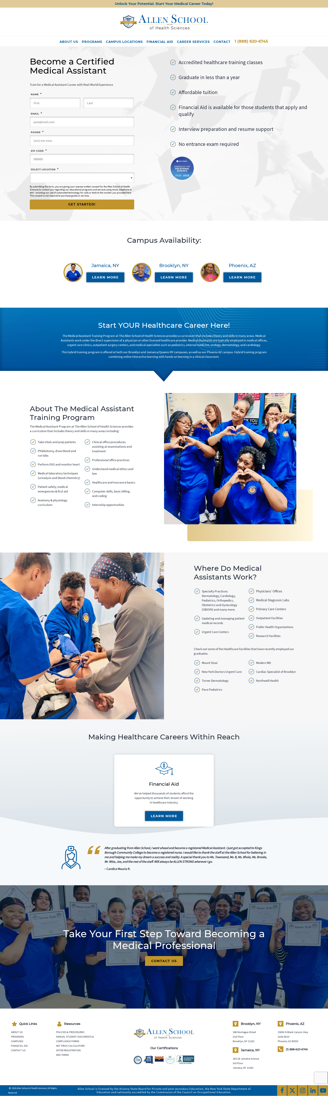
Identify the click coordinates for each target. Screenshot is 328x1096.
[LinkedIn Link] (313, 1090)
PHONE (37, 132)
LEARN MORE (105, 277)
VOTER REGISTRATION (68, 1050)
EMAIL (36, 113)
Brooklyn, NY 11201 (244, 1041)
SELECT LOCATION (44, 169)
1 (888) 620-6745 (251, 41)
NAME (36, 94)
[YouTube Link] (323, 1090)
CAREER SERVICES (193, 41)
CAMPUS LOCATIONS (124, 41)
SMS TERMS (62, 1055)
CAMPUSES (17, 1041)
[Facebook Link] (282, 1090)
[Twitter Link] (292, 1090)
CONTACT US (164, 961)
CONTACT (222, 41)
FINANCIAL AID (160, 41)
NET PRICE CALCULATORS (70, 1045)
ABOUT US (69, 41)
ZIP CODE (39, 151)
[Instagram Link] (302, 1090)
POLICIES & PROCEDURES (70, 1032)
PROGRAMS (92, 41)
